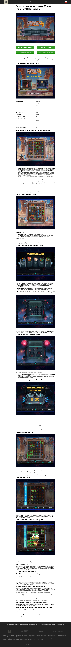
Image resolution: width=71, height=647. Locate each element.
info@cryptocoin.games (32, 644)
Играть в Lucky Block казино (46, 52)
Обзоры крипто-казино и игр (36, 1)
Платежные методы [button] (57, 1)
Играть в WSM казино (25, 52)
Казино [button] (44, 1)
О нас (62, 624)
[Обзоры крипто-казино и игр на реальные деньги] (6, 2)
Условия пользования (56, 624)
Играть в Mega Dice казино (25, 47)
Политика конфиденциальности (44, 624)
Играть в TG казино (46, 47)
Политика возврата (24, 624)
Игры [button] (49, 1)
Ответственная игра (33, 624)
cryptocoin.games (41, 644)
